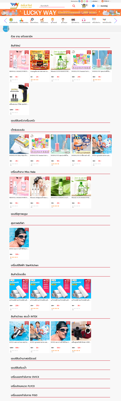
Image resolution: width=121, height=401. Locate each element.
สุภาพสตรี (54, 22)
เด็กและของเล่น (45, 22)
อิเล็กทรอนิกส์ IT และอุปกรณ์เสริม (86, 22)
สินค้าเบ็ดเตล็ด (107, 22)
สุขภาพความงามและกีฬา (76, 22)
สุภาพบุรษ (64, 22)
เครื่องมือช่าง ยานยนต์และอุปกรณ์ (96, 22)
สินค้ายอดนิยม (24, 22)
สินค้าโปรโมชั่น (13, 22)
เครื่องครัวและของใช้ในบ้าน (34, 22)
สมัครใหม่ (94, 1)
